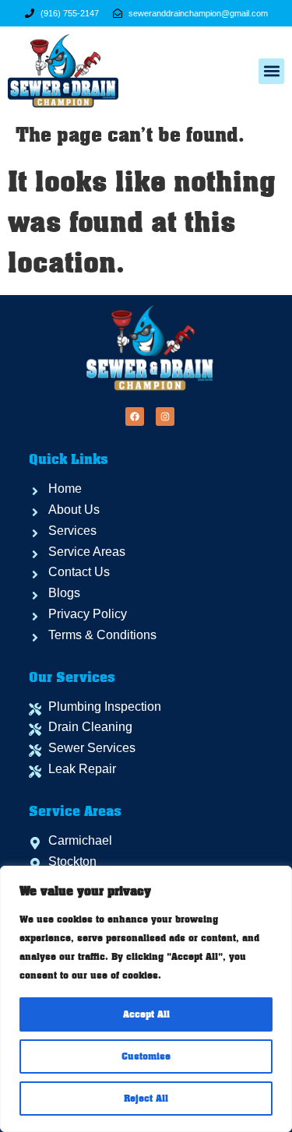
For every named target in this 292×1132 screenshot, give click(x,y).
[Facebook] (134, 416)
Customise (146, 1056)
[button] (271, 71)
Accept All (146, 1014)
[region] (146, 999)
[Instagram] (165, 416)
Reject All (146, 1098)
